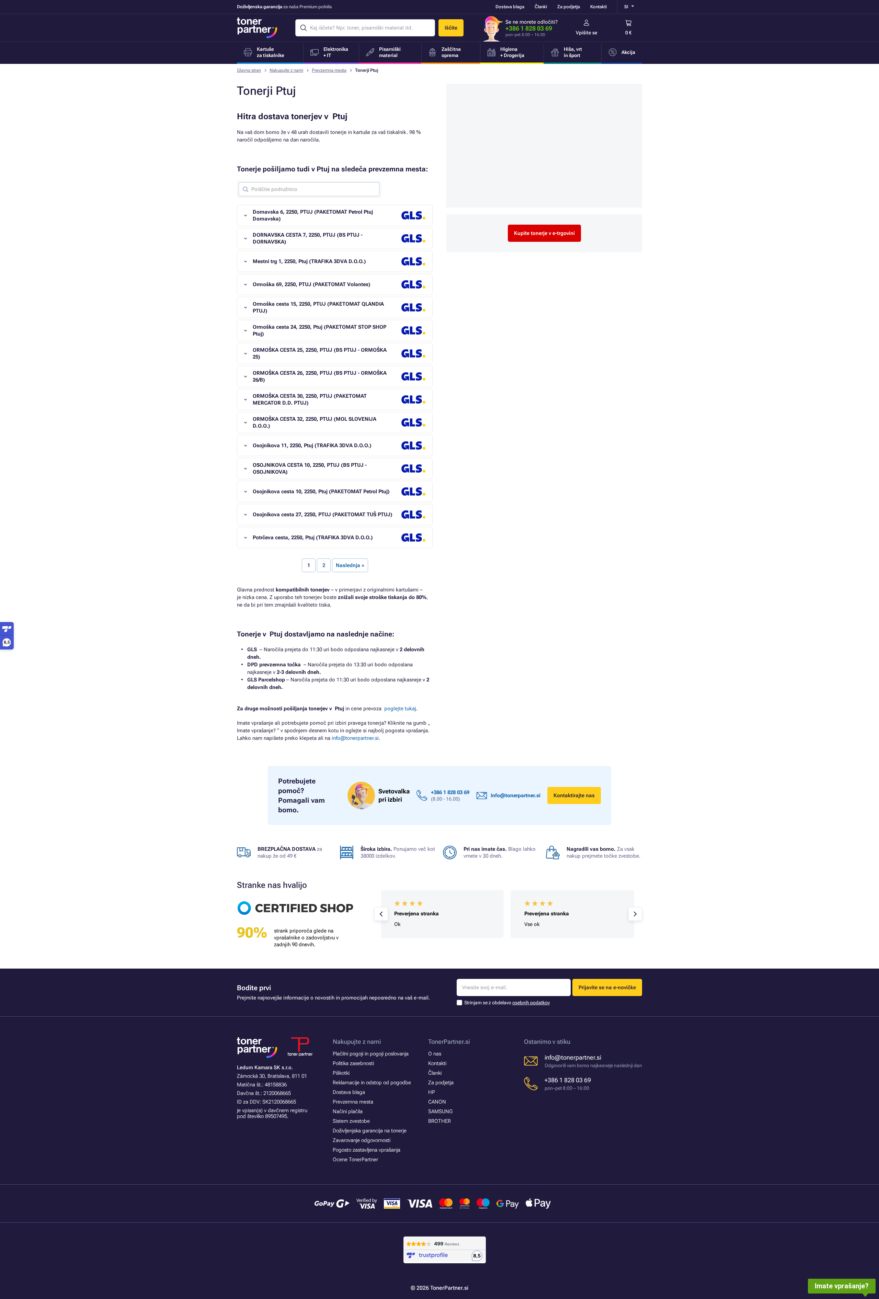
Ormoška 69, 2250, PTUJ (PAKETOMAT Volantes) (311, 284)
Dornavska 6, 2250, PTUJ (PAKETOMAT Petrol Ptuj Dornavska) (313, 215)
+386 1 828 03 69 (528, 28)
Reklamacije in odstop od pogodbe (372, 1083)
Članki (541, 6)
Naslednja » (350, 565)
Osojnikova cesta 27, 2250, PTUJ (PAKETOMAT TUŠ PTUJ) (322, 514)
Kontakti (598, 6)
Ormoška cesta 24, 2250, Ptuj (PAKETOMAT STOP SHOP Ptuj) (319, 330)
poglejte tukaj (400, 708)
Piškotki (341, 1073)
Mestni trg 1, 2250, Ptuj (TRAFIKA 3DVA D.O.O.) (309, 261)
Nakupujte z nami (286, 70)
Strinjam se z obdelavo (507, 1002)
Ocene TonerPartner (355, 1159)
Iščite (451, 28)
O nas (434, 1054)
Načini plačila (348, 1111)
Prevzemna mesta (329, 70)
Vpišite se (586, 32)
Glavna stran (249, 70)
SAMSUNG (440, 1111)
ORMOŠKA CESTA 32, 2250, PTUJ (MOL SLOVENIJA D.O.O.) (314, 422)
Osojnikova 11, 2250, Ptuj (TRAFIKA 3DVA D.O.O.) (312, 445)
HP (431, 1092)
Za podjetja (568, 6)
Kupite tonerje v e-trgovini (544, 233)
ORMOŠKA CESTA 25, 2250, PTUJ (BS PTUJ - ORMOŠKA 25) (320, 353)
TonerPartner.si (449, 1041)
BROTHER (439, 1121)
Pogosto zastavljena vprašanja (366, 1150)
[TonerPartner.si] (257, 28)
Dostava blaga (509, 6)
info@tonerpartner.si (355, 738)
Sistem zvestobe (351, 1121)
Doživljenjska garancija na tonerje (370, 1131)
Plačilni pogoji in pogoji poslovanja (371, 1054)
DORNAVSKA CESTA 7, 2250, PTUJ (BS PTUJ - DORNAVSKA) (308, 238)
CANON (437, 1102)
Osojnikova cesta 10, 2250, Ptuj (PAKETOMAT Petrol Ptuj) (321, 491)
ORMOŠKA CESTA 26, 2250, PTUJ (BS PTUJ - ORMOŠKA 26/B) (320, 376)
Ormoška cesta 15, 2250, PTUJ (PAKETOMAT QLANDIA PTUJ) (318, 307)
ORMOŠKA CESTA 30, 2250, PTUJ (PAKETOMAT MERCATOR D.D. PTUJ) (310, 399)
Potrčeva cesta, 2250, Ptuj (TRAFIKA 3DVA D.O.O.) (313, 537)
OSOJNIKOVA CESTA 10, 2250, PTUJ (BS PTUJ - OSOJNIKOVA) (310, 468)
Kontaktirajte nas (574, 795)
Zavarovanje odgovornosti (361, 1140)
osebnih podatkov (531, 1002)
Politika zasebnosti (353, 1063)
